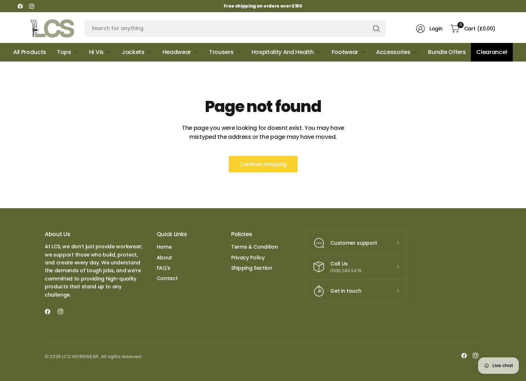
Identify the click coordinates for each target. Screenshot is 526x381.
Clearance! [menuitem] (491, 52)
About (164, 257)
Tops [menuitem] (64, 52)
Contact (167, 278)
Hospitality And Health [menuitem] (283, 52)
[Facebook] (20, 6)
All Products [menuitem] (29, 52)
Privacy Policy (248, 257)
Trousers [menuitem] (221, 52)
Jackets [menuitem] (133, 52)
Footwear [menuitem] (345, 52)
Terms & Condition (254, 246)
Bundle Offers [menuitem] (447, 52)
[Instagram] (31, 6)
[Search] (376, 28)
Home (164, 246)
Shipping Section (251, 268)
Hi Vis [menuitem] (96, 52)
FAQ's (163, 268)
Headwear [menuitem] (176, 52)
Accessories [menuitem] (393, 52)
